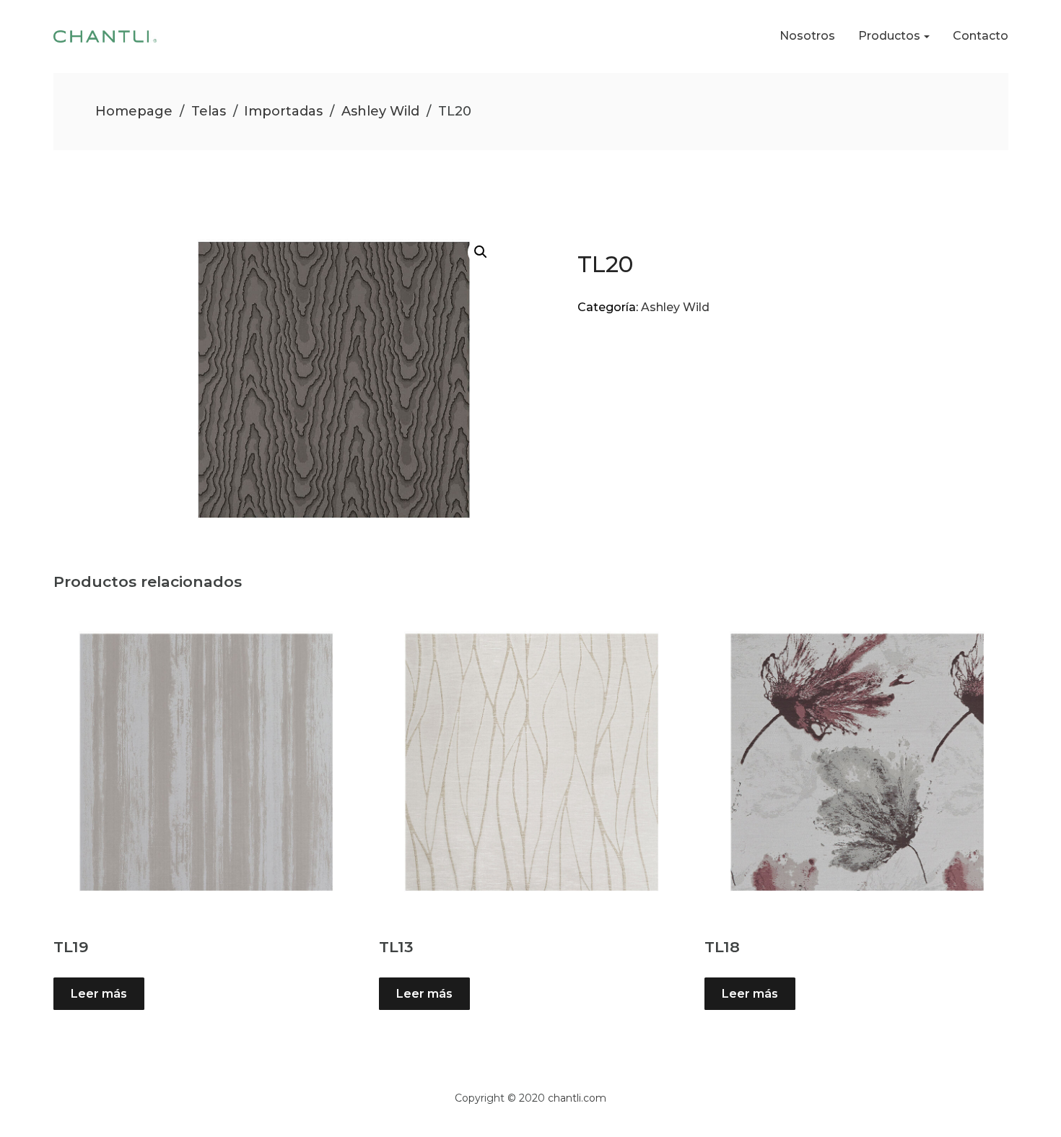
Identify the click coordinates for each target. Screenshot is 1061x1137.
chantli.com (577, 1098)
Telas (208, 111)
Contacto (980, 36)
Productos (889, 36)
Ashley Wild (380, 111)
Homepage (134, 111)
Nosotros (807, 36)
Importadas (283, 111)
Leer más (99, 994)
